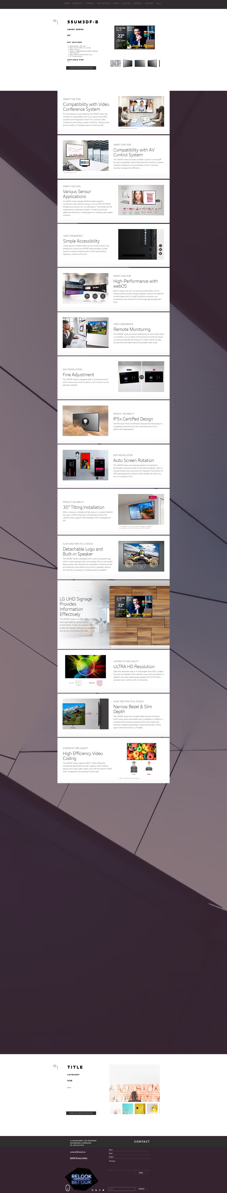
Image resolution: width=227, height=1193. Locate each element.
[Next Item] (157, 38)
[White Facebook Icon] (100, 1190)
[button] (81, 1113)
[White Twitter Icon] (103, 1190)
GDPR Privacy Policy (78, 1158)
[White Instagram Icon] (92, 1190)
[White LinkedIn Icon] (96, 1190)
